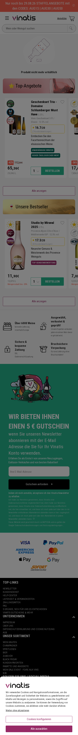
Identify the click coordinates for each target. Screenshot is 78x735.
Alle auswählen (39, 728)
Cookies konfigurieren (39, 719)
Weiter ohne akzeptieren (17, 710)
